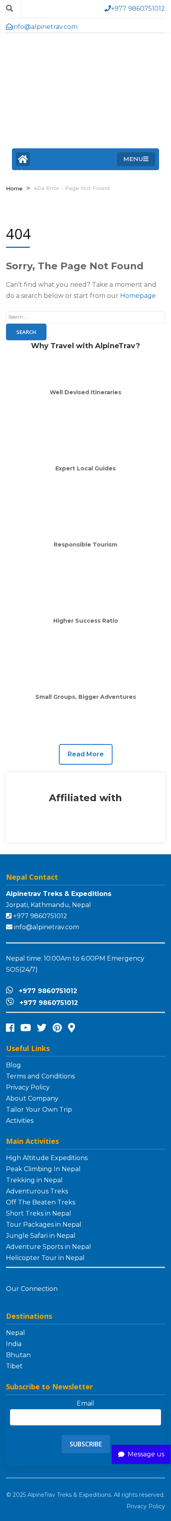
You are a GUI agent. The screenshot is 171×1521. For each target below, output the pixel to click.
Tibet (14, 1366)
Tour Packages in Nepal (44, 1224)
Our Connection (32, 1289)
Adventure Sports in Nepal (48, 1247)
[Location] (71, 1028)
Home (23, 159)
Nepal (15, 1333)
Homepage (138, 295)
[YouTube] (25, 1028)
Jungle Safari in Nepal (41, 1235)
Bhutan (18, 1355)
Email (85, 1403)
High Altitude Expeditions (46, 1158)
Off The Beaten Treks (40, 1202)
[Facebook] (10, 1028)
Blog (13, 1065)
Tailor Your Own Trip (39, 1109)
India (13, 1344)
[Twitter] (42, 1028)
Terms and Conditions (40, 1076)
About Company (32, 1098)
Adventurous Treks (37, 1191)
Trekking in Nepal (34, 1180)
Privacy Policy (28, 1087)
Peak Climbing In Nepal (43, 1169)
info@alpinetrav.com (46, 927)
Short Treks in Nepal (38, 1213)
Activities (19, 1120)
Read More (86, 754)
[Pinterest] (57, 1028)
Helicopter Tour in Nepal (45, 1258)
